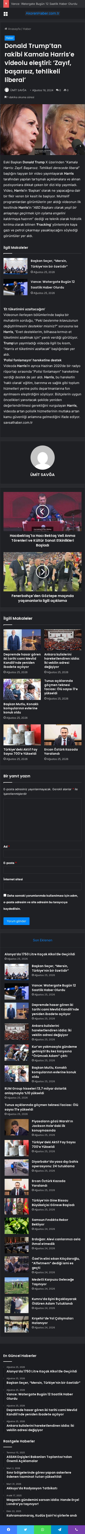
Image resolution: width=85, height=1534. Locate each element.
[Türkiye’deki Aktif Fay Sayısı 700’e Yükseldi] (22, 734)
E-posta (10, 863)
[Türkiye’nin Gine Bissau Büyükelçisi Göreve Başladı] (17, 1206)
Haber (27, 29)
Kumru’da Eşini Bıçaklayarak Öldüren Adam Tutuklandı (54, 1301)
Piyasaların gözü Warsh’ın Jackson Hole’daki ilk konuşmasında (52, 1126)
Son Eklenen (42, 940)
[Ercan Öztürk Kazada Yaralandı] (63, 734)
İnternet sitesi (13, 879)
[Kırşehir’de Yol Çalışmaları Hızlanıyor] (17, 1324)
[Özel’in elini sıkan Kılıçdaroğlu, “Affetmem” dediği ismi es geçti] (17, 1264)
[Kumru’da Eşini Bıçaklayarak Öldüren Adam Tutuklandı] (17, 1305)
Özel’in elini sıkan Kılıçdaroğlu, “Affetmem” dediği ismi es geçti (56, 1263)
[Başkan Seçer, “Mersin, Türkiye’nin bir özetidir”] (15, 266)
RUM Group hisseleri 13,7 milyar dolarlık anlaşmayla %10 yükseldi (35, 1090)
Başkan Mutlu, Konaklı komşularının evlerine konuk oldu (20, 708)
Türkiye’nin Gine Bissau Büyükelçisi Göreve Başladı (53, 1202)
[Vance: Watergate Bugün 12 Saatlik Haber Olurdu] (15, 287)
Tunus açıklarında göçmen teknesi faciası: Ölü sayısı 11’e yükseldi (61, 687)
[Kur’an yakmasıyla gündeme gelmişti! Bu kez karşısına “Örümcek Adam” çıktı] (17, 1052)
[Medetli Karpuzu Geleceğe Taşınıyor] (17, 1285)
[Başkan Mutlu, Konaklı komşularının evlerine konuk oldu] (22, 689)
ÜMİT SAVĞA (18, 90)
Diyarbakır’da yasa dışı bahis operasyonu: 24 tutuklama (55, 1163)
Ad (6, 846)
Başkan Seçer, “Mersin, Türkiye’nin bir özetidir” (50, 968)
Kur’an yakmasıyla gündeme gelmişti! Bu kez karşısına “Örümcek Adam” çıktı (54, 1051)
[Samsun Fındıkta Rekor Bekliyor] (17, 1226)
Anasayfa (13, 29)
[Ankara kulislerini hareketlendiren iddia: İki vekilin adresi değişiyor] (63, 639)
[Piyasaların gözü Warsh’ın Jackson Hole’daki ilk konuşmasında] (17, 1127)
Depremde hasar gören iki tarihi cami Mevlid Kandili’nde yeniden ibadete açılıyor (22, 660)
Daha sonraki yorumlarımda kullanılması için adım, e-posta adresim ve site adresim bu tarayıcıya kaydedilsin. (40, 902)
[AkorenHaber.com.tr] (42, 13)
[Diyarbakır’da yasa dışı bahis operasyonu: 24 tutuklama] (17, 1167)
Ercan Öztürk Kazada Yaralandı (61, 751)
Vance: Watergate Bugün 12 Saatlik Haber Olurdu (44, 3)
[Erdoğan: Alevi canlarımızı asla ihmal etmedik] (17, 1245)
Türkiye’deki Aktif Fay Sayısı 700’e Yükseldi (20, 751)
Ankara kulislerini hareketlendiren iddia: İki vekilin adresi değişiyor (62, 660)
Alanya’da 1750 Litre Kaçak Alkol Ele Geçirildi (40, 954)
